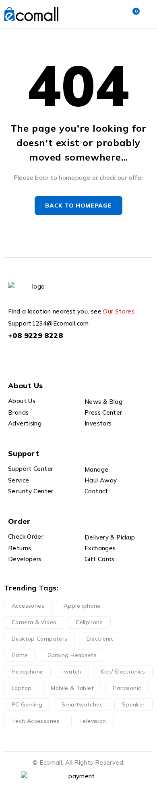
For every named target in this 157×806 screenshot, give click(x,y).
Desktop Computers (39, 638)
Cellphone (89, 622)
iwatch (71, 671)
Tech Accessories (36, 721)
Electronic (100, 638)
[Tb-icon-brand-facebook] (13, 355)
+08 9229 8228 (35, 335)
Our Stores (118, 311)
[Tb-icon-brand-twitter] (31, 355)
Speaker (133, 704)
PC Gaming (27, 704)
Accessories (28, 605)
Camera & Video (34, 622)
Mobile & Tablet (72, 688)
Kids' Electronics (123, 671)
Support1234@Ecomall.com (48, 323)
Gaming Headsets (72, 655)
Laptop (21, 688)
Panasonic (127, 688)
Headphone (27, 671)
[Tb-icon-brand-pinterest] (68, 355)
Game (20, 655)
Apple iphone (82, 605)
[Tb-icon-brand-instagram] (50, 355)
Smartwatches (82, 704)
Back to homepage (78, 205)
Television (92, 721)
